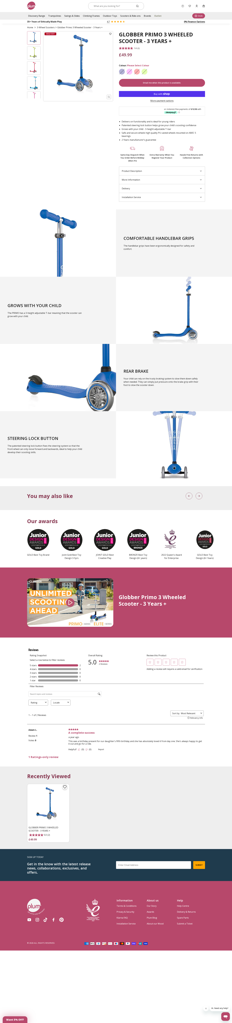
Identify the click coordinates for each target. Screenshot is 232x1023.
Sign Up (139, 517)
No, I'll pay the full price (139, 524)
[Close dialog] (160, 490)
